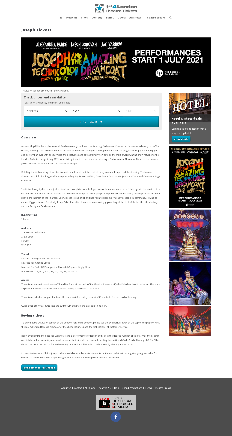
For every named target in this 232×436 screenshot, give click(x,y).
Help (116, 387)
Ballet (110, 17)
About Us (66, 387)
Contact (78, 387)
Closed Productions (132, 387)
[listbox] (47, 111)
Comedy (97, 17)
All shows (135, 17)
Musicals (71, 17)
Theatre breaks (155, 17)
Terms (148, 387)
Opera (121, 17)
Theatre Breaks (163, 387)
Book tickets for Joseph (39, 367)
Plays (84, 17)
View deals (181, 138)
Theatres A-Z (104, 387)
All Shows (90, 387)
